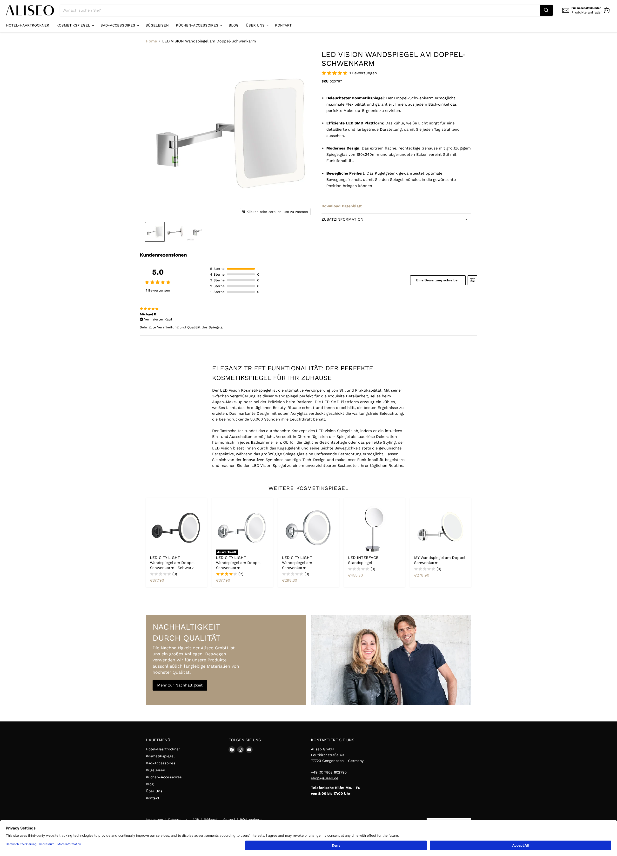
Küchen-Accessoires (198, 25)
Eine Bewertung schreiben (438, 280)
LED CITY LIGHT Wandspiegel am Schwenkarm (297, 562)
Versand (229, 819)
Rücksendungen (252, 819)
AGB (196, 819)
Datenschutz (177, 819)
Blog (234, 25)
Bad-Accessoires (118, 25)
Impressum (154, 819)
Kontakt (283, 25)
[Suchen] (546, 10)
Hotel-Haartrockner (27, 25)
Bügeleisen (157, 25)
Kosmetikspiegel (73, 25)
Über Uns (256, 25)
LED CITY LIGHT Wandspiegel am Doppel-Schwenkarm (239, 562)
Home (151, 41)
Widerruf (210, 819)
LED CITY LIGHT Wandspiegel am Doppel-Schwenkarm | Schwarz (173, 562)
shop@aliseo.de (324, 778)
